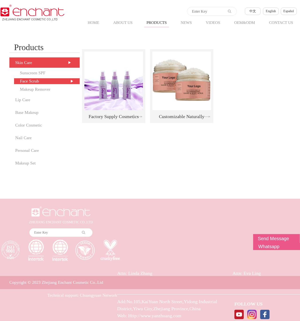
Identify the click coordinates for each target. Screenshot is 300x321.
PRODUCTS (156, 22)
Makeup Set (25, 163)
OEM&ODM (244, 22)
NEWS (186, 22)
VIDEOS (213, 22)
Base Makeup (26, 112)
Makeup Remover (35, 89)
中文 (252, 11)
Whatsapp (268, 246)
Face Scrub (29, 81)
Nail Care (23, 137)
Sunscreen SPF (32, 73)
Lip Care (22, 99)
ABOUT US (122, 22)
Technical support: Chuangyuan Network (82, 295)
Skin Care (23, 62)
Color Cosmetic (28, 125)
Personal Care (27, 150)
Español (288, 11)
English (271, 11)
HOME (93, 22)
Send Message (273, 238)
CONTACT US (281, 22)
